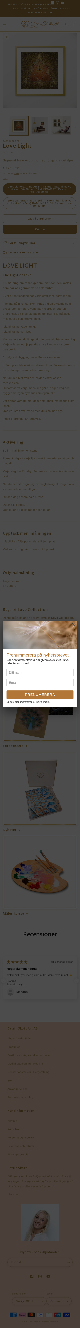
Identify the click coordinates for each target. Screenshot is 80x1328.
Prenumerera (40, 695)
